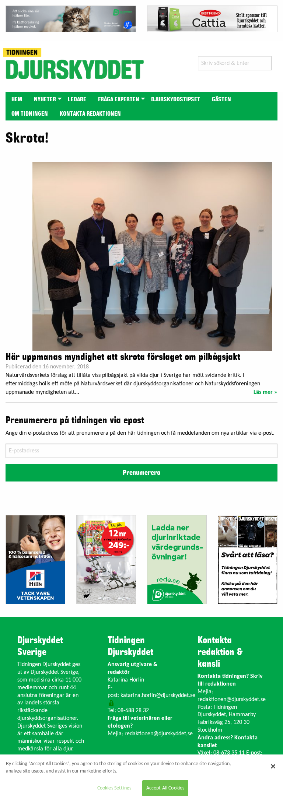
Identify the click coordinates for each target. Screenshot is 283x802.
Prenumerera (141, 473)
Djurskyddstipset (175, 99)
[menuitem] (17, 99)
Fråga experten (118, 99)
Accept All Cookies (165, 788)
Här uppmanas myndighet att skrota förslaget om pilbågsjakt (123, 357)
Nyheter (45, 99)
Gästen (221, 99)
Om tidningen (29, 114)
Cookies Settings (114, 788)
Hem (16, 99)
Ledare (77, 99)
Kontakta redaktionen (90, 114)
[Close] (273, 766)
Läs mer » (265, 392)
